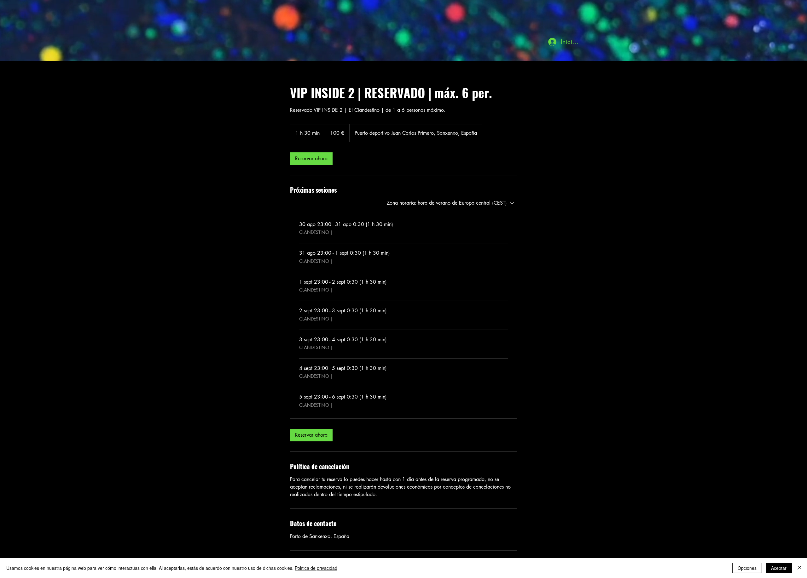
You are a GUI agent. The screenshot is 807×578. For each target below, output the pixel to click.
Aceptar (779, 568)
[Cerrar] (799, 568)
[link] (311, 158)
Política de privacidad (316, 568)
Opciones (747, 568)
